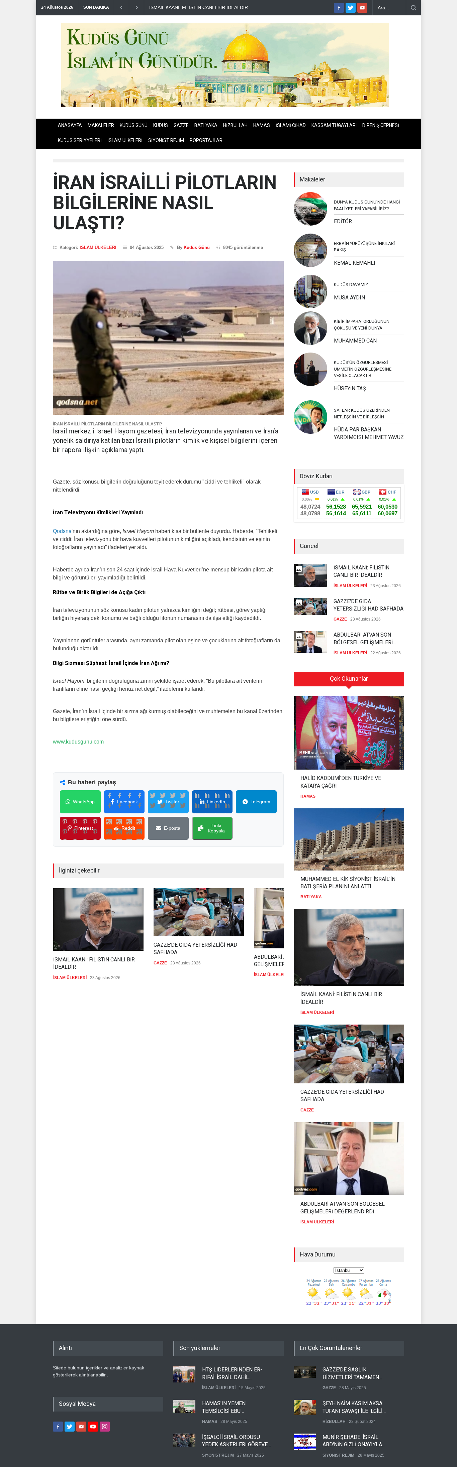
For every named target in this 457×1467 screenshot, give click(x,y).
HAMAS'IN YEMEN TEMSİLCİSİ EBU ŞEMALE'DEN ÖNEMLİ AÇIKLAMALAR (228, 1407)
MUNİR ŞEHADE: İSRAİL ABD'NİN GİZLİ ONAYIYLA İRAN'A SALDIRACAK (352, 1441)
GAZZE (181, 125)
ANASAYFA (70, 125)
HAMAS (261, 125)
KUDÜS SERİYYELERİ (80, 140)
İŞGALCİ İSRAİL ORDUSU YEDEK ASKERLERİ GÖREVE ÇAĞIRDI (235, 1441)
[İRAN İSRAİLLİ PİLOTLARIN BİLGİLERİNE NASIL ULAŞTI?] (168, 338)
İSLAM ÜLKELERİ (125, 140)
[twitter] (351, 8)
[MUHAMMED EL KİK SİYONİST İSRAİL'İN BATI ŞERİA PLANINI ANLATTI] (349, 839)
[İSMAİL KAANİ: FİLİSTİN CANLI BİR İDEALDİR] (98, 919)
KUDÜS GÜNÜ (134, 125)
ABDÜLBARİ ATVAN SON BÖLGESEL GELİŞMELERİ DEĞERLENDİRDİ (363, 639)
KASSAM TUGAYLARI (334, 125)
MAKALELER (101, 125)
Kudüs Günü (197, 247)
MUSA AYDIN (349, 297)
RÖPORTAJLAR (206, 140)
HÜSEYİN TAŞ (350, 388)
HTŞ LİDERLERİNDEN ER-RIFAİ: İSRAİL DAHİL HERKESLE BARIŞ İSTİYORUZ (236, 1373)
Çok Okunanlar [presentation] (349, 678)
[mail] (362, 8)
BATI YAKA (205, 125)
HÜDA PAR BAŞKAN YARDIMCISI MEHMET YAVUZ (369, 433)
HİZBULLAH (235, 125)
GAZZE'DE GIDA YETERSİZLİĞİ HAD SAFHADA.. (202, 7)
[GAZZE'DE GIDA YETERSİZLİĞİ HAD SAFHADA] (198, 912)
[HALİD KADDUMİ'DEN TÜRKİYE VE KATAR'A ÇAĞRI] (349, 733)
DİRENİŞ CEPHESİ (380, 125)
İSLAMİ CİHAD (291, 125)
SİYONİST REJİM (166, 140)
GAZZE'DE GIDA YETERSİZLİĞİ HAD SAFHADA (195, 948)
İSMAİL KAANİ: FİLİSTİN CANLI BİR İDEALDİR (93, 963)
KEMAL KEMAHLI (354, 263)
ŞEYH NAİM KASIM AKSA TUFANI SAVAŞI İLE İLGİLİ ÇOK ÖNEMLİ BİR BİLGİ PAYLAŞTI (352, 1407)
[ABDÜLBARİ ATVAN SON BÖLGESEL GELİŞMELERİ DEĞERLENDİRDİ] (349, 1159)
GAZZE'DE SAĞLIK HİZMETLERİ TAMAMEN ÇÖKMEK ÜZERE (351, 1373)
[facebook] (339, 8)
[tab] (349, 681)
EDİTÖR (343, 221)
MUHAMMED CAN (355, 341)
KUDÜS (160, 125)
